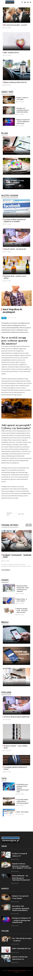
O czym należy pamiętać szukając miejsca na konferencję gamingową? (23, 801)
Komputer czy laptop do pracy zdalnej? (22, 98)
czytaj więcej (5, 570)
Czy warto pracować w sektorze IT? (17, 150)
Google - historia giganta (23, 812)
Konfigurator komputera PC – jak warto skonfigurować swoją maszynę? (23, 121)
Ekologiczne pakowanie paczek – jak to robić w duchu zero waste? (22, 610)
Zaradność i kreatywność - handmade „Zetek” (16, 556)
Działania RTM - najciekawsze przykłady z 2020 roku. (15, 659)
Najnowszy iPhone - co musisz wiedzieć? (22, 600)
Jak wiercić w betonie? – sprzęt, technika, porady (15, 747)
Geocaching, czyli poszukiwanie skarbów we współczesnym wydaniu (23, 110)
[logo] (10, 839)
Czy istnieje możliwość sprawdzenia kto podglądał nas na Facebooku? (15, 220)
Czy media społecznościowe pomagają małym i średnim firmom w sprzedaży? (17, 637)
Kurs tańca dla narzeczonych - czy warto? (15, 25)
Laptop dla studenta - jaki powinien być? (15, 249)
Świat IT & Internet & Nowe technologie (17, 970)
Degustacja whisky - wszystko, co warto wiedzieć (15, 277)
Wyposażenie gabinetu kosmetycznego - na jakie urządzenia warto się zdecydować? (23, 588)
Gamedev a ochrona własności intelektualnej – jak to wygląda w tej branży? (17, 168)
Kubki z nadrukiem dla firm (11, 53)
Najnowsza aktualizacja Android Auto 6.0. (15, 82)
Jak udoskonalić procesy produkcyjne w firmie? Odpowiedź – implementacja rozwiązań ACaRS (23, 788)
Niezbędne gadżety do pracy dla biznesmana (15, 680)
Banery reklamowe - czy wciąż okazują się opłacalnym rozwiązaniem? (15, 182)
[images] (16, 541)
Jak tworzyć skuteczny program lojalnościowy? (17, 717)
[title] (22, 2)
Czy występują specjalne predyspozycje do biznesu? (15, 768)
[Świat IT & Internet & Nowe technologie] (9, 2)
